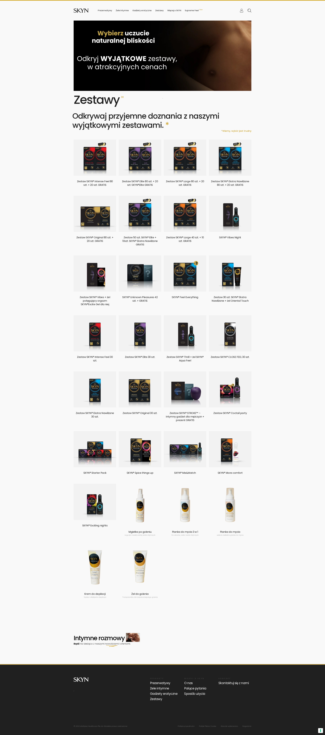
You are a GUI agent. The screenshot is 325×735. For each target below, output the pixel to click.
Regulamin (246, 726)
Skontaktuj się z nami (233, 683)
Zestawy (159, 10)
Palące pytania (195, 688)
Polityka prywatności (186, 726)
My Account (241, 10)
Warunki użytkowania (229, 726)
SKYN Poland (81, 10)
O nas (188, 683)
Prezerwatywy (160, 683)
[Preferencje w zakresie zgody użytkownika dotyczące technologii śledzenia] (320, 730)
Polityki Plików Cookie (207, 726)
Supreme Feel (192, 10)
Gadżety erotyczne (164, 694)
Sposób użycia (194, 694)
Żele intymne (159, 688)
